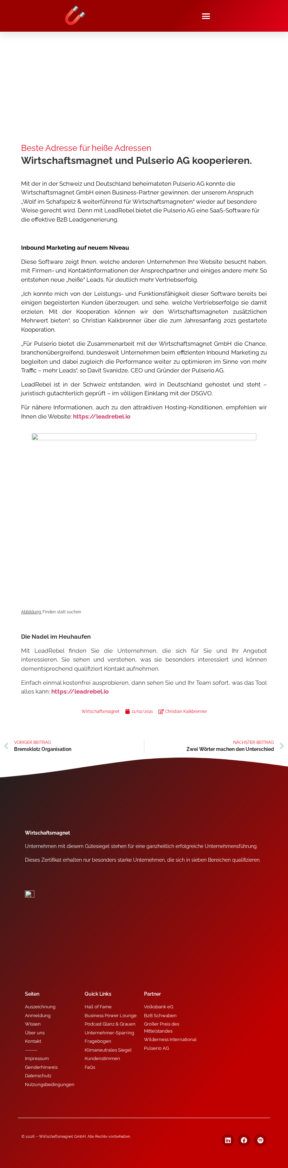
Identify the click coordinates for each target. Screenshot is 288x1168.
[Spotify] (260, 1140)
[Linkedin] (228, 1140)
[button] (206, 16)
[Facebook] (244, 1140)
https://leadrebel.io (80, 691)
